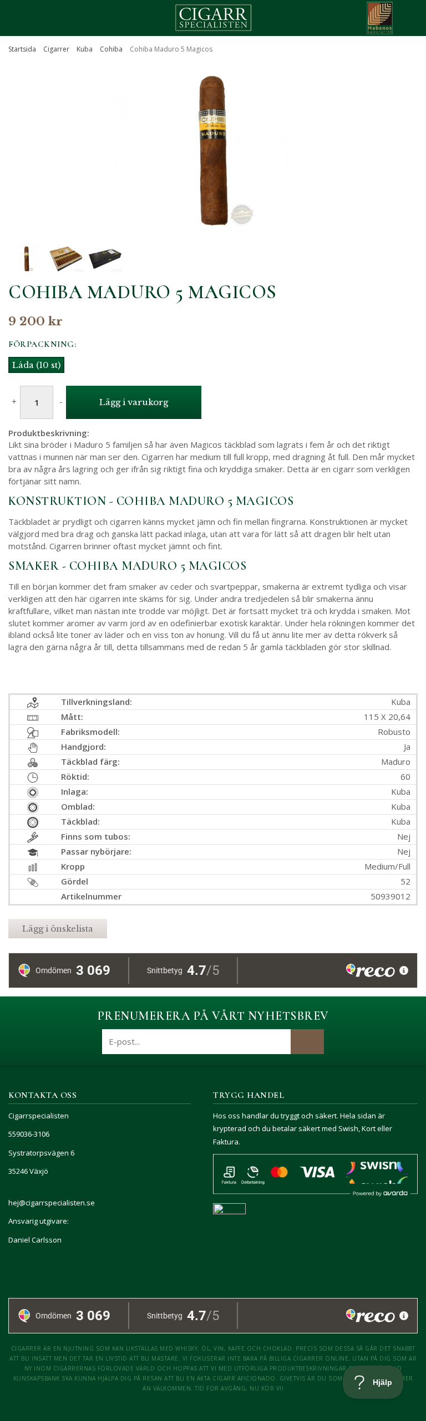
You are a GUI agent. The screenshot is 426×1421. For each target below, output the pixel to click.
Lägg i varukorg (133, 402)
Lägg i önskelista (57, 928)
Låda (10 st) (36, 365)
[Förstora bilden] (213, 221)
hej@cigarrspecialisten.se (51, 1203)
